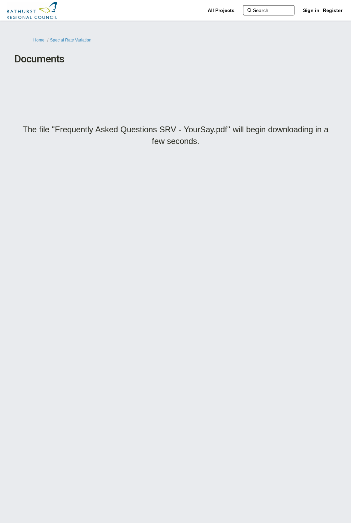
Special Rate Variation (71, 40)
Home (39, 40)
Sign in (311, 10)
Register (332, 10)
